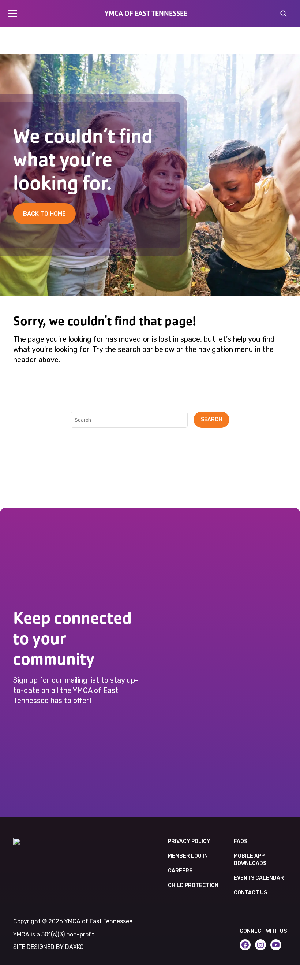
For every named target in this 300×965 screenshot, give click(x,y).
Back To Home (44, 213)
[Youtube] (275, 944)
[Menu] (12, 13)
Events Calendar (259, 878)
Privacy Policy (189, 841)
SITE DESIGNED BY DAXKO (48, 946)
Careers (180, 871)
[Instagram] (260, 944)
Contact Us (250, 893)
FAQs (240, 841)
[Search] (283, 14)
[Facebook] (245, 944)
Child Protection (193, 885)
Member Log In (188, 856)
